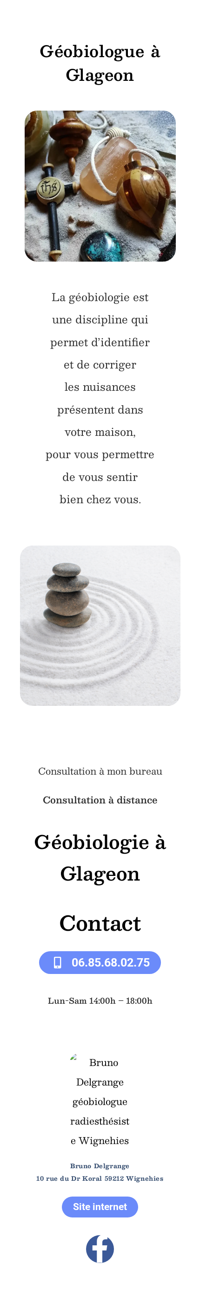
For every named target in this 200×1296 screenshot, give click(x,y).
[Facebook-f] (100, 1249)
